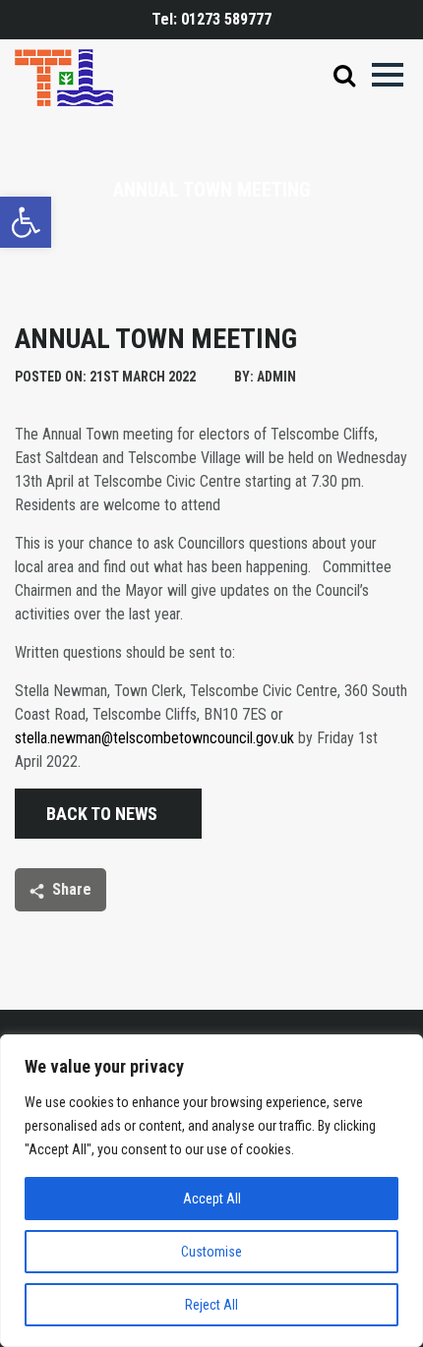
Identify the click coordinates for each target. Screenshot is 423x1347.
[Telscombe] (64, 76)
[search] (344, 78)
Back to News (101, 813)
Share (71, 889)
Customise (211, 1251)
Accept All (212, 1198)
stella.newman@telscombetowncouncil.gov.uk (154, 738)
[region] (211, 1190)
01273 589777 (226, 19)
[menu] (387, 75)
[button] (25, 222)
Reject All (211, 1305)
